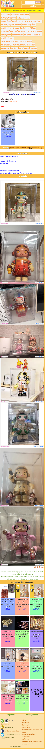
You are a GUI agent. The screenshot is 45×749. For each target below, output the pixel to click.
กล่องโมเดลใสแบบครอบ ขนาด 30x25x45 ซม (7, 666)
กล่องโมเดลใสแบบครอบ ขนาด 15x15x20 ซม (22, 666)
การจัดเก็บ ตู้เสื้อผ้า (28, 25)
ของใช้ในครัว (37, 21)
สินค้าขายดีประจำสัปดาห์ (20, 15)
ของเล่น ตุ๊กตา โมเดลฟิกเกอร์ (11, 21)
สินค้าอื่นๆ (13, 48)
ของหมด (34, 48)
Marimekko (5, 48)
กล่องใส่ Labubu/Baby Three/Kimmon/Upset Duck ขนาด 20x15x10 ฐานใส (7, 603)
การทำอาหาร (27, 21)
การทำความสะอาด (35, 31)
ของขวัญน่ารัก (6, 35)
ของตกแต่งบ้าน (17, 35)
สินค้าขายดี (25, 725)
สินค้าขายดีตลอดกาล (8, 18)
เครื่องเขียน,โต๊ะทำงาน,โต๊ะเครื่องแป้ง (14, 31)
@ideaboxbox (22, 10)
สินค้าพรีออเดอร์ (24, 48)
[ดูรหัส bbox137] (36, 148)
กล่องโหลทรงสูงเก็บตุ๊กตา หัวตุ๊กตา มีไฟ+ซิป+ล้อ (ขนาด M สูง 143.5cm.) (22, 603)
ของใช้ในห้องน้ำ (6, 28)
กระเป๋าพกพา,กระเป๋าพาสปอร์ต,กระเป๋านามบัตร (18, 45)
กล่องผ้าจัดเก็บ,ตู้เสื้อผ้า (28, 734)
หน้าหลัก (24, 720)
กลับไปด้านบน (39, 567)
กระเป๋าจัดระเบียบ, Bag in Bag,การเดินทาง (16, 41)
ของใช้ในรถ (31, 28)
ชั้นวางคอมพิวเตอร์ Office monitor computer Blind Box (36, 666)
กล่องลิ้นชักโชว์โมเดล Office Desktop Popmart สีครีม (8, 698)
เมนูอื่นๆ (33, 6)
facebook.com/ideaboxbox (13, 731)
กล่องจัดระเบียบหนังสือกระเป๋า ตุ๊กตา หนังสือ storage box (7, 132)
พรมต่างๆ (4, 25)
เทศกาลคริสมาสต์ (23, 18)
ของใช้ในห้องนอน (7, 38)
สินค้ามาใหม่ (5, 15)
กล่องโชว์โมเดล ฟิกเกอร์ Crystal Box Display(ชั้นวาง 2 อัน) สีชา (36, 635)
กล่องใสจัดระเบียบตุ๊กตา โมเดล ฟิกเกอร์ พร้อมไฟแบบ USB (22, 634)
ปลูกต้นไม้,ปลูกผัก (15, 25)
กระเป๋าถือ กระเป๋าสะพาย (33, 35)
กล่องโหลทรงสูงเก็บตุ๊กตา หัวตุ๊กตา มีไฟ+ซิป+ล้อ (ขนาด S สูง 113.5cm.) (36, 603)
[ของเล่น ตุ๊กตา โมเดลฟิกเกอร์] (19, 148)
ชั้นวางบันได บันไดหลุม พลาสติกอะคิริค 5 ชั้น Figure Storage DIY (22, 698)
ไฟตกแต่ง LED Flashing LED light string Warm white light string (8, 635)
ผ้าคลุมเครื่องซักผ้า (19, 28)
